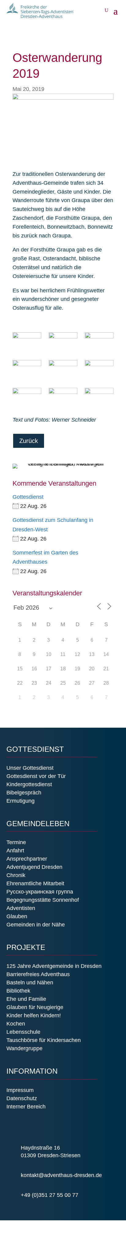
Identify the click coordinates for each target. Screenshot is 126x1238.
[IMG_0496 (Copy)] (99, 342)
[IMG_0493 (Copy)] (27, 370)
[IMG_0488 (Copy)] (27, 398)
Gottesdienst (28, 497)
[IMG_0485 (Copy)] (99, 398)
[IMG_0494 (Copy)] (27, 342)
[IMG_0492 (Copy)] (63, 342)
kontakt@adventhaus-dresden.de (61, 1175)
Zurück (28, 440)
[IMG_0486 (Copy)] (63, 398)
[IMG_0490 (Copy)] (99, 370)
